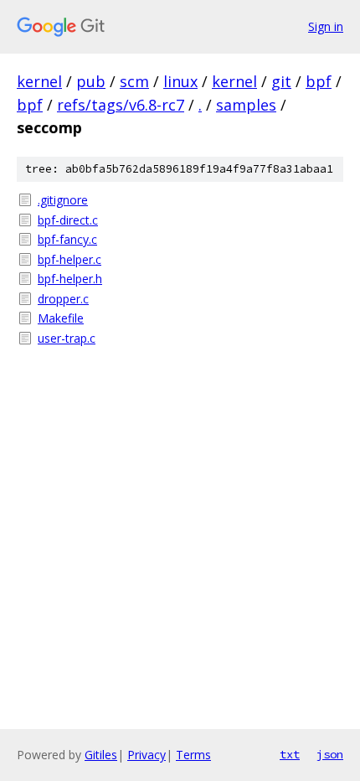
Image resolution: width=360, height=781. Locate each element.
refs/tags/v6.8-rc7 (120, 105)
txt (290, 754)
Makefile (61, 318)
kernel (39, 81)
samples (246, 105)
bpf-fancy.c (67, 239)
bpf (319, 81)
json (329, 754)
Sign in (325, 26)
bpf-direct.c (68, 220)
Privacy (146, 755)
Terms (193, 755)
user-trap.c (66, 338)
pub (90, 81)
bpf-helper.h (70, 279)
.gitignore (63, 200)
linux (180, 81)
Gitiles (101, 755)
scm (134, 81)
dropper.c (63, 299)
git (281, 81)
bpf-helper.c (69, 259)
